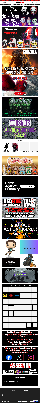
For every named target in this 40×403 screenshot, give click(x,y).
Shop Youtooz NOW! (20, 141)
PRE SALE (23, 4)
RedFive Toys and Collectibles (6, 401)
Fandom (16, 4)
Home (3, 4)
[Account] (36, 2)
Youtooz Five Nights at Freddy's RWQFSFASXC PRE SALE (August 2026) (6, 152)
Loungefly (20, 4)
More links (35, 4)
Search (2, 394)
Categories (12, 4)
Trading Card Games (28, 4)
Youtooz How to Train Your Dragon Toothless (34, 152)
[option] (5, 148)
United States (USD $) (32, 2)
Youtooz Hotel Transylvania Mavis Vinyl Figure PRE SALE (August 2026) (25, 152)
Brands (9, 4)
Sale (32, 4)
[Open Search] (2, 2)
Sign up (26, 390)
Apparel (6, 4)
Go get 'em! (10, 264)
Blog (2, 395)
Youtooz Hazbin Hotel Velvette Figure (15, 151)
